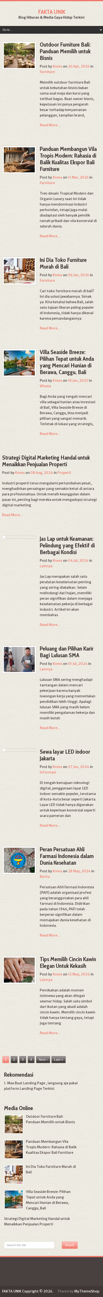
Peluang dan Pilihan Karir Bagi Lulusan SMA (66, 652)
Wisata (45, 386)
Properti (64, 473)
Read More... (50, 125)
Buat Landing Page (30, 1083)
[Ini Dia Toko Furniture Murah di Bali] (19, 271)
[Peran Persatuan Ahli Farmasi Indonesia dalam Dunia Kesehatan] (19, 860)
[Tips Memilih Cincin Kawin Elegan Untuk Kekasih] (19, 970)
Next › (43, 1059)
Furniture (47, 72)
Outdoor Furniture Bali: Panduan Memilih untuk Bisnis (65, 51)
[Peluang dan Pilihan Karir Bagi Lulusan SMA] (19, 659)
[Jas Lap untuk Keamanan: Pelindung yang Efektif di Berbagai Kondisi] (4, 537)
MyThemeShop (86, 1291)
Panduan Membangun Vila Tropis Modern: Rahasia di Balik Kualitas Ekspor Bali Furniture (68, 158)
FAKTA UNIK (51, 11)
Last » (58, 1059)
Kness (57, 66)
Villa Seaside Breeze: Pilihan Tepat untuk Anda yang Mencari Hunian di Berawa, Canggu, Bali (67, 362)
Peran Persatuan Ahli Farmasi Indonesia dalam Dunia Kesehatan (67, 856)
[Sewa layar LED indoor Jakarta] (4, 750)
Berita (45, 876)
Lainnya (46, 566)
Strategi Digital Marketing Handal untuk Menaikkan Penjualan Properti (46, 461)
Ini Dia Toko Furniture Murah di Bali (63, 263)
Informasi (48, 772)
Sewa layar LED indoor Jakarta (65, 755)
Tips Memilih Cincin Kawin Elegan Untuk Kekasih (68, 962)
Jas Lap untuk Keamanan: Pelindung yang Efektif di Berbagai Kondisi (67, 545)
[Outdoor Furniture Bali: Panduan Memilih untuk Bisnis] (19, 55)
